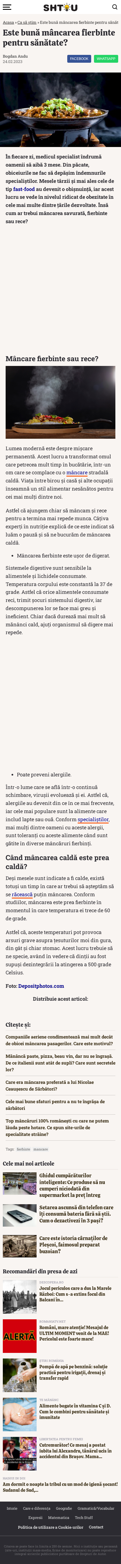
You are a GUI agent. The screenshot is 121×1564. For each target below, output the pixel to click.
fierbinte (23, 1149)
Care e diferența (36, 1508)
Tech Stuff (84, 1517)
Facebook (79, 59)
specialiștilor (93, 819)
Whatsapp (106, 59)
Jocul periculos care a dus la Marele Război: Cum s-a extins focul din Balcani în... (75, 1294)
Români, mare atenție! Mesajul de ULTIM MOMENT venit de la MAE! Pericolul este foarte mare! (74, 1333)
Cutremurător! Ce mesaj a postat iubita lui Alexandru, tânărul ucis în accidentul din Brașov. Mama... (75, 1451)
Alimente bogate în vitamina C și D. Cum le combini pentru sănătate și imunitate (75, 1412)
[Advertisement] (60, 291)
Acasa (8, 22)
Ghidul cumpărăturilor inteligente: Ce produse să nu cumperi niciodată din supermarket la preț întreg (72, 1185)
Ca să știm (27, 22)
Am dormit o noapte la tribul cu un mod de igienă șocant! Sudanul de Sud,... (60, 1487)
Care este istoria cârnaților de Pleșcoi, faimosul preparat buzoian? (73, 1245)
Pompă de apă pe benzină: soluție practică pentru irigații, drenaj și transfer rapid (73, 1372)
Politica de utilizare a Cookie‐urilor (50, 1527)
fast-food (24, 189)
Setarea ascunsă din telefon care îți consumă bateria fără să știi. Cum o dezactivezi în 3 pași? (76, 1214)
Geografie (64, 1508)
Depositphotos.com (41, 985)
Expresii (35, 1517)
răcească (22, 894)
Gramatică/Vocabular (96, 1508)
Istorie (12, 1508)
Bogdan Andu (15, 56)
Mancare (40, 1149)
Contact (96, 1527)
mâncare (77, 472)
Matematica (58, 1517)
